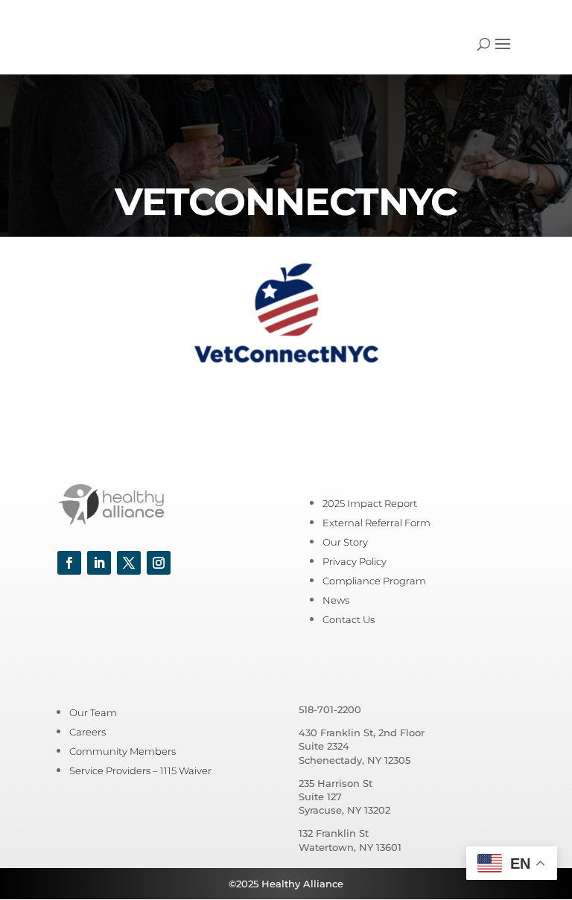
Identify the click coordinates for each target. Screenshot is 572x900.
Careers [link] (87, 732)
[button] (503, 53)
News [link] (335, 600)
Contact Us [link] (348, 619)
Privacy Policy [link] (354, 561)
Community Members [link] (122, 751)
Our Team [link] (93, 712)
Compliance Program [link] (374, 581)
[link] (99, 43)
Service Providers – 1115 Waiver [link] (140, 770)
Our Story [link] (345, 542)
